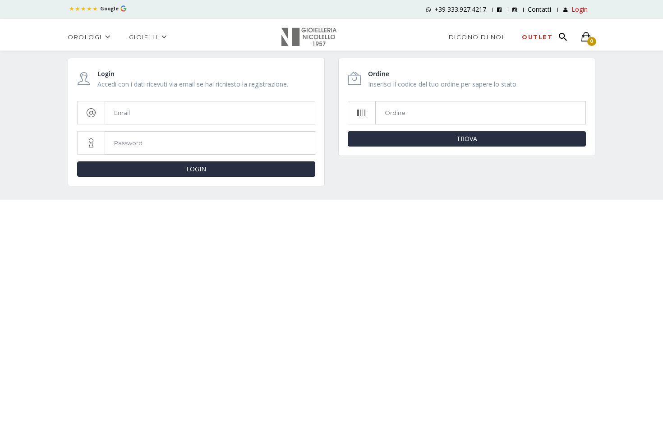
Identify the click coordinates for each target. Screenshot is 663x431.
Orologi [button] (85, 37)
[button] (574, 9)
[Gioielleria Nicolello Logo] (309, 36)
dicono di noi (476, 37)
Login (196, 169)
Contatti (539, 9)
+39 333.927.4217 (460, 9)
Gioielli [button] (143, 37)
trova (466, 138)
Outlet (537, 37)
